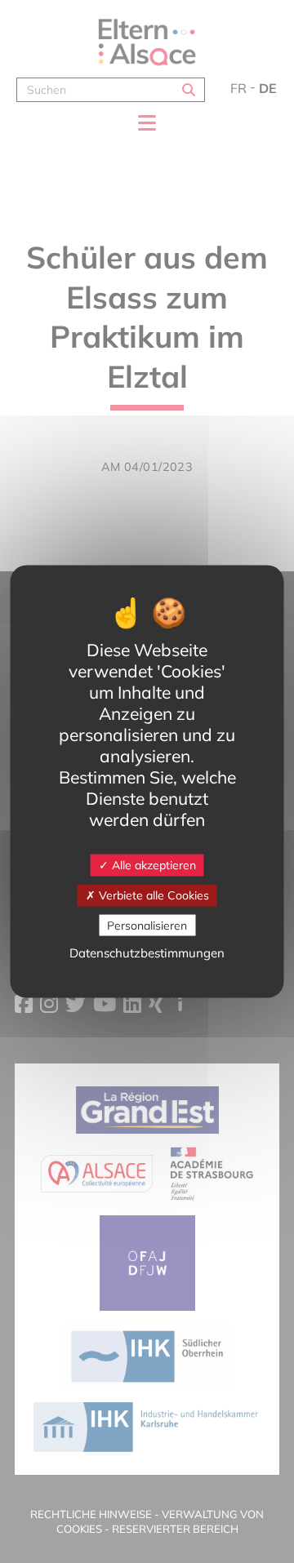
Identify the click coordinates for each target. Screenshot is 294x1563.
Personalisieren (147, 924)
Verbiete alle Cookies (152, 894)
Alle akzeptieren (152, 865)
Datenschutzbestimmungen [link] (147, 953)
